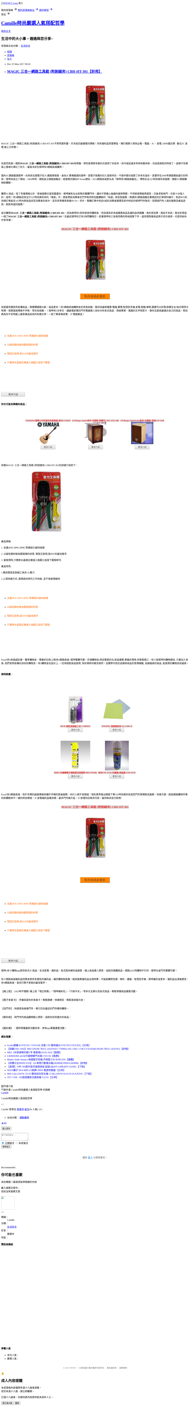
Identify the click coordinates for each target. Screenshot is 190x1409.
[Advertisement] (95, 1293)
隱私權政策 (112, 1368)
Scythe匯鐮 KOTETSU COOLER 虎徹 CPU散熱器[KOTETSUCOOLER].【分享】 (49, 1045)
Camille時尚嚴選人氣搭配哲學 (33, 23)
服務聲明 (123, 1368)
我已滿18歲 (7, 1403)
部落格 (10, 55)
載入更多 (6, 1128)
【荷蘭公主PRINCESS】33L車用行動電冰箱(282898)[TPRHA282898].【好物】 (47, 1063)
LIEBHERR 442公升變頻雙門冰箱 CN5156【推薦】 (33, 1056)
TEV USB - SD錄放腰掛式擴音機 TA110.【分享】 (32, 1077)
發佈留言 (6, 1147)
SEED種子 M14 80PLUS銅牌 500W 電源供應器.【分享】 (36, 1070)
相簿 (9, 52)
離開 (17, 1403)
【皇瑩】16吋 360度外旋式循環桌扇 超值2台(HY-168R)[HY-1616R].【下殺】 (46, 1066)
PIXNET (72, 1368)
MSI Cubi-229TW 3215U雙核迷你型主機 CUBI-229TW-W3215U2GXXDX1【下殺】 (50, 1074)
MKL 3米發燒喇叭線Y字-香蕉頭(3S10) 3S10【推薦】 (34, 1052)
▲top (4, 1123)
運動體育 (24, 1117)
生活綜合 (25, 46)
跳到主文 (6, 31)
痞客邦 (20, 1109)
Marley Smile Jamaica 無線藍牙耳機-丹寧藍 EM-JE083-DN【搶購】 (41, 1059)
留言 (26, 1109)
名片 (9, 59)
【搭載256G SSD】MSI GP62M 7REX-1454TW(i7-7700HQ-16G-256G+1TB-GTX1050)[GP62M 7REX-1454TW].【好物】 (68, 1049)
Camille (4, 1092)
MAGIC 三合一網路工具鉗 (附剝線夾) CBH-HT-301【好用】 (54, 71)
